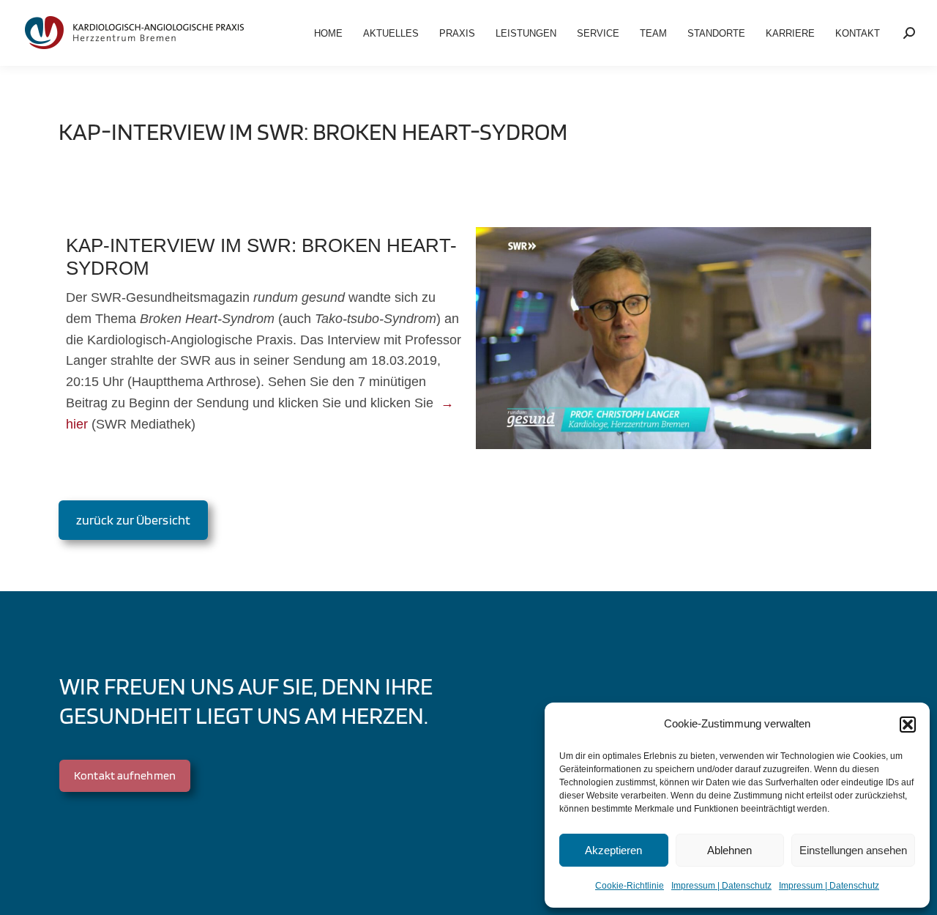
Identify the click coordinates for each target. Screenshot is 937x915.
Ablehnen (729, 850)
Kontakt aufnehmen (125, 775)
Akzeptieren (613, 850)
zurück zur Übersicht (133, 519)
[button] (907, 724)
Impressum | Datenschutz (721, 886)
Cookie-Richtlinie (629, 886)
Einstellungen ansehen (853, 850)
